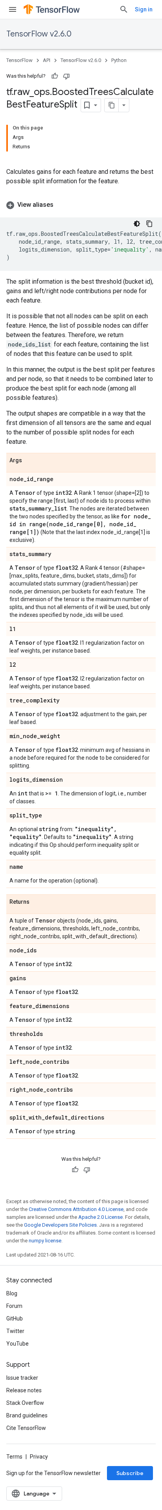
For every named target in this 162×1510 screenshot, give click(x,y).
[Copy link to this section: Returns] (37, 902)
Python (119, 60)
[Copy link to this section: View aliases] (61, 205)
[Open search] (124, 9)
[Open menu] (12, 9)
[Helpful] (55, 76)
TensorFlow (19, 60)
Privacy (39, 1456)
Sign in (144, 9)
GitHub (14, 1318)
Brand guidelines (27, 1415)
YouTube (17, 1343)
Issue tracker (22, 1378)
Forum (14, 1306)
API (46, 60)
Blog (11, 1293)
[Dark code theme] (137, 223)
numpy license (45, 1241)
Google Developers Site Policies (60, 1225)
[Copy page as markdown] (112, 105)
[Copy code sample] (149, 223)
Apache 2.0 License (100, 1217)
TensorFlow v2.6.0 (39, 34)
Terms (14, 1456)
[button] (81, 205)
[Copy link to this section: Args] (30, 460)
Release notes (24, 1390)
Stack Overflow (25, 1403)
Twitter (15, 1331)
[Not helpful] (66, 76)
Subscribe (130, 1473)
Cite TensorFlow (26, 1428)
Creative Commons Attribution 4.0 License (76, 1209)
